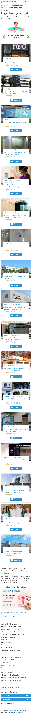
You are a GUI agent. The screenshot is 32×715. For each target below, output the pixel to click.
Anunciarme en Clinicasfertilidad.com (12, 660)
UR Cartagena (7, 243)
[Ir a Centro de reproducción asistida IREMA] (14, 403)
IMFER (5, 119)
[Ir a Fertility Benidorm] (14, 372)
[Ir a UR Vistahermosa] (14, 280)
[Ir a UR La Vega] (14, 95)
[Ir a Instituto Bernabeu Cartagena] (14, 219)
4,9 (4, 65)
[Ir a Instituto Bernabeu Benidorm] (14, 342)
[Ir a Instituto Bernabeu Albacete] (14, 464)
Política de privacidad (7, 665)
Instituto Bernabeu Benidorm (12, 335)
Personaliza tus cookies (7, 703)
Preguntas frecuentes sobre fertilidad (12, 629)
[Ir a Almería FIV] (14, 525)
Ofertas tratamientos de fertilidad (11, 632)
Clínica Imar (7, 58)
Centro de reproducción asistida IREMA (15, 396)
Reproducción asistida (8, 637)
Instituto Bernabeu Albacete (11, 457)
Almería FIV (7, 518)
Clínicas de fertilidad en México (10, 675)
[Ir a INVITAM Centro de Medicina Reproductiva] (14, 189)
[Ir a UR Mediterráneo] (14, 555)
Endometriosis (11, 616)
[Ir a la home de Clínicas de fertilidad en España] (9, 2)
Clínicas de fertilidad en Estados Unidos (13, 677)
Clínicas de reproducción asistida (11, 626)
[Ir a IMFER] (14, 126)
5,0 (4, 95)
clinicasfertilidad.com (10, 710)
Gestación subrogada (7, 642)
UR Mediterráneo (8, 549)
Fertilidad (4, 639)
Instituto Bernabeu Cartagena (12, 213)
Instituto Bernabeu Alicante (11, 304)
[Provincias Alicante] (16, 695)
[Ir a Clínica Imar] (14, 65)
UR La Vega (7, 89)
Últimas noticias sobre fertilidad (10, 650)
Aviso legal (4, 662)
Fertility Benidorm (8, 365)
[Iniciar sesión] (25, 2)
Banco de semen (6, 647)
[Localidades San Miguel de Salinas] (16, 699)
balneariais (20, 712)
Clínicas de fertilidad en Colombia (11, 680)
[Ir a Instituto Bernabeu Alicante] (14, 311)
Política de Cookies (7, 668)
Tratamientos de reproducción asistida (12, 634)
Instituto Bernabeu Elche (10, 150)
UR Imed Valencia (9, 488)
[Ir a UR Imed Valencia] (14, 494)
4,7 (4, 494)
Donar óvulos (5, 645)
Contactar (17, 69)
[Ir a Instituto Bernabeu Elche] (14, 156)
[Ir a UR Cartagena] (14, 250)
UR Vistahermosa (8, 274)
